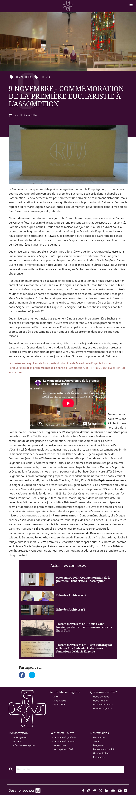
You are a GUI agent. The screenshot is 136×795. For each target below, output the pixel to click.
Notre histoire (100, 700)
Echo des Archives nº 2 (71, 595)
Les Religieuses (20, 737)
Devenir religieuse (102, 708)
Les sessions (59, 745)
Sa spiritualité (59, 700)
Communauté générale (64, 737)
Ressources (99, 757)
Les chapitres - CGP (62, 749)
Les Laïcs (16, 741)
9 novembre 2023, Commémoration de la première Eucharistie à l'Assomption (83, 579)
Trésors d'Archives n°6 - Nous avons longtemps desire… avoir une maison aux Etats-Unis (84, 627)
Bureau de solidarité (103, 749)
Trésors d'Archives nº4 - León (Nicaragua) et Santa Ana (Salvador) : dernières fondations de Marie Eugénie (84, 648)
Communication (101, 753)
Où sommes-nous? (103, 704)
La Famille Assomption (23, 745)
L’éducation (99, 737)
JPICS (96, 741)
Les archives (58, 704)
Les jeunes (98, 745)
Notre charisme (101, 696)
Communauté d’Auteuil (63, 741)
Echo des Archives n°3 (70, 609)
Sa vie (55, 696)
